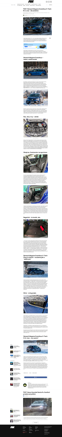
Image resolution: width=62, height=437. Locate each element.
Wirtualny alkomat (31, 430)
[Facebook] (51, 2)
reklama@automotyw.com (46, 432)
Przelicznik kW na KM (37, 430)
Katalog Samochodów (30, 427)
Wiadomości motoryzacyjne (24, 427)
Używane (36, 428)
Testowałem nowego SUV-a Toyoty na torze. (17, 369)
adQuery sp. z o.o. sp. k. (46, 429)
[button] (13, 4)
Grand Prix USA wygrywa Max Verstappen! (17, 351)
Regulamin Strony (46, 434)
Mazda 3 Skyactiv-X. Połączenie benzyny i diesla (17, 411)
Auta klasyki (24, 430)
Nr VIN (26, 46)
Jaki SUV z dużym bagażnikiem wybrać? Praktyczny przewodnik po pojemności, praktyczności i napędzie (17, 364)
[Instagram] (49, 2)
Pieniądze (24, 428)
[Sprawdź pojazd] (36, 47)
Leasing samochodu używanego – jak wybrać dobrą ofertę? (17, 374)
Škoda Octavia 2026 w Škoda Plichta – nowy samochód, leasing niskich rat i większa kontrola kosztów (17, 385)
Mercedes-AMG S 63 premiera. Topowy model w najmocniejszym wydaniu (17, 356)
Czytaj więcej (35, 422)
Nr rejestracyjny (29, 46)
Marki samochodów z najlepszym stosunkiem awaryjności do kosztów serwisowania (17, 378)
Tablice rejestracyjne (30, 432)
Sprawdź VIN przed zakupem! (25, 432)
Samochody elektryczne (36, 427)
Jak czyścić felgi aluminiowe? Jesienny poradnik (17, 347)
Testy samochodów (30, 428)
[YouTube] (47, 2)
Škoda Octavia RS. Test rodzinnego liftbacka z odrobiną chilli (17, 416)
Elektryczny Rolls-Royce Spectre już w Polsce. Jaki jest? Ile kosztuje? (17, 420)
